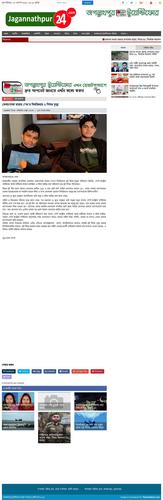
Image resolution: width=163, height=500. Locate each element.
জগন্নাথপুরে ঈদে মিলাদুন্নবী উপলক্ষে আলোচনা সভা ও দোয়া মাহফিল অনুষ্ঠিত (143, 88)
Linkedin (51, 371)
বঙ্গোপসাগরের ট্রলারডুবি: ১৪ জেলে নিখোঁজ (16, 426)
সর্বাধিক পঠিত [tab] (148, 48)
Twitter (24, 371)
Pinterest (98, 371)
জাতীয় (14, 33)
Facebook (9, 371)
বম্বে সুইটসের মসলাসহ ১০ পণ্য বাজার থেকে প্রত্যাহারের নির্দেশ (142, 75)
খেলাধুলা (56, 33)
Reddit (65, 371)
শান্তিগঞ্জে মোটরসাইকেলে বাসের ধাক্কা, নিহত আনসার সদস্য (52, 437)
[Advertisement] (54, 63)
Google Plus (81, 371)
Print (7, 377)
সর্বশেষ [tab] (123, 48)
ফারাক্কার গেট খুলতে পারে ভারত (51, 406)
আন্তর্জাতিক (26, 33)
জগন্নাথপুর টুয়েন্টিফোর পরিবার (105, 33)
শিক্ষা (75, 33)
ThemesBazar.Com (151, 497)
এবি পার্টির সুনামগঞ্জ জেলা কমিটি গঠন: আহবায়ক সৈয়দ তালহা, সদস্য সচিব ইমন (144, 65)
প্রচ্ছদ (6, 33)
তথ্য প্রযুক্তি (86, 33)
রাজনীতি (37, 33)
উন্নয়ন (47, 33)
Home (8, 99)
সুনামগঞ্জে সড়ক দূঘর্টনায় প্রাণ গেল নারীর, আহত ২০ (90, 406)
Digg (37, 371)
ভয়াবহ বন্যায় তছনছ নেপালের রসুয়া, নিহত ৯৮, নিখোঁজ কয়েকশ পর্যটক (129, 39)
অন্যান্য (124, 33)
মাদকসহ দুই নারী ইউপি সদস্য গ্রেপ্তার (17, 406)
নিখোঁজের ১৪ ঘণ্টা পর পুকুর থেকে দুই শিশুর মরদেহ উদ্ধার (90, 426)
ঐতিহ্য (66, 33)
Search (88, 3)
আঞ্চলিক (20, 99)
